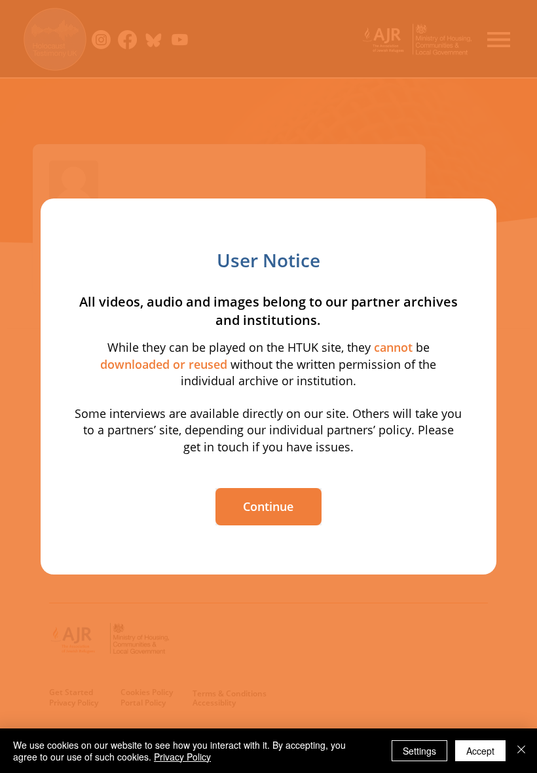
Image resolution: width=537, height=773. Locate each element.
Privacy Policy (182, 756)
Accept (480, 750)
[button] (268, 506)
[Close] (521, 751)
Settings (419, 750)
